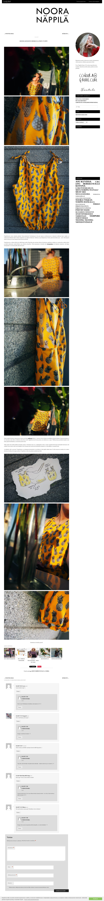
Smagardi (25, 716)
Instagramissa (50, 244)
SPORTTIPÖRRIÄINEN (84, 214)
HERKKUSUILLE (91, 184)
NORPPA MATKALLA (85, 202)
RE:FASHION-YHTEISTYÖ (85, 212)
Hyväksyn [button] (95, 898)
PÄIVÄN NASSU (83, 210)
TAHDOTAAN (81, 216)
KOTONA (80, 186)
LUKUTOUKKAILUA (84, 188)
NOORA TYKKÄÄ (84, 200)
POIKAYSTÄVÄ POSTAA (83, 208)
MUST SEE (81, 192)
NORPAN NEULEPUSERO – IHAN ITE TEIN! (33, 660)
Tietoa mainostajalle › (94, 1)
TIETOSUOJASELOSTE (81, 114)
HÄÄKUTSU (65, 33)
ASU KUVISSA (83, 181)
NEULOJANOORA (83, 194)
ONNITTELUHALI (9, 33)
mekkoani (30, 438)
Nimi (10, 867)
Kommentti (11, 848)
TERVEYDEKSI (82, 218)
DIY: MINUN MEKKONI (9, 658)
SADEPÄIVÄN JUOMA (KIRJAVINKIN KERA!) (87, 102)
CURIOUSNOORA (26, 698)
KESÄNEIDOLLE (45, 658)
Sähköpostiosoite (12, 875)
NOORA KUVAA (96, 194)
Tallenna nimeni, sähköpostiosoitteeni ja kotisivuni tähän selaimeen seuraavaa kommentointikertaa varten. (29, 887)
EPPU (78, 184)
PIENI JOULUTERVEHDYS (82, 99)
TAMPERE (95, 216)
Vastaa (18, 691)
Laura (24, 686)
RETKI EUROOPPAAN (57, 658)
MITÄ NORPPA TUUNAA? (38, 671)
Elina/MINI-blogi (26, 775)
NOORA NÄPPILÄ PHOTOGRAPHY (83, 198)
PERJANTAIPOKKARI (80, 204)
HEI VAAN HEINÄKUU (81, 100)
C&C (97, 181)
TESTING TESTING (84, 220)
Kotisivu (10, 883)
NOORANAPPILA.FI (80, 196)
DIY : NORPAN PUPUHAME (21, 659)
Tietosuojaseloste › (81, 1)
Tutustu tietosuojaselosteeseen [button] (31, 899)
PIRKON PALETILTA (82, 206)
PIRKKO (96, 204)
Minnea (24, 807)
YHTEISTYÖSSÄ (83, 222)
